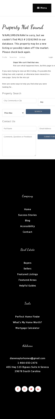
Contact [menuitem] (27, 232)
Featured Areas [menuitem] (27, 280)
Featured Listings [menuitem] (27, 274)
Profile (4, 57)
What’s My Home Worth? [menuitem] (27, 322)
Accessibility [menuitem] (27, 226)
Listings (22, 57)
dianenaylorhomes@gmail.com (27, 358)
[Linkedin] (37, 389)
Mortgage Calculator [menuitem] (27, 328)
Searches (13, 57)
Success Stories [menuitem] (27, 215)
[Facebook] (17, 389)
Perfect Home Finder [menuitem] (27, 316)
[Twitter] (31, 389)
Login (51, 57)
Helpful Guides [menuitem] (27, 285)
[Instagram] (24, 389)
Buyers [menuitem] (28, 263)
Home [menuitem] (27, 209)
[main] (27, 87)
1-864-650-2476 (27, 362)
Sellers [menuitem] (28, 268)
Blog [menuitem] (27, 220)
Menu (43, 8)
